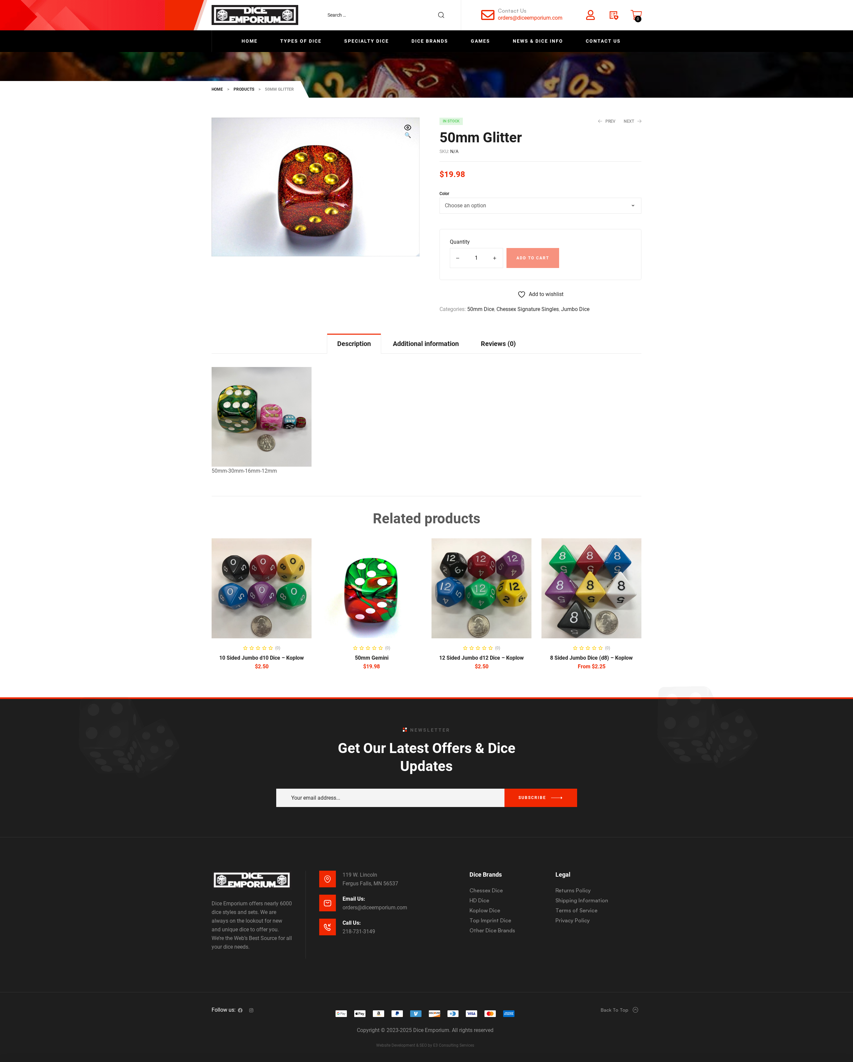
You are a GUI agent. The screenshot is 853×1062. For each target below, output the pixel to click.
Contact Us (512, 10)
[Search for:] (389, 15)
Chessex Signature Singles (527, 309)
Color (444, 193)
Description (354, 344)
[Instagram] (251, 1010)
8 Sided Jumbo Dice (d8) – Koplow (591, 658)
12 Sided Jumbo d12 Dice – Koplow (481, 658)
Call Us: (352, 923)
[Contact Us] (487, 15)
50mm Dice (480, 309)
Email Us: (354, 899)
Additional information (426, 344)
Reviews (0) (498, 344)
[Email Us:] (327, 903)
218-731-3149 (359, 931)
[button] (408, 132)
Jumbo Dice (575, 309)
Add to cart (532, 258)
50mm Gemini (372, 658)
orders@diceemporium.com (530, 18)
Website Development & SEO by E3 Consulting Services (425, 1045)
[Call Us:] (327, 927)
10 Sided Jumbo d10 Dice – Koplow (261, 658)
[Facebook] (240, 1010)
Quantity (460, 242)
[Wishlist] (613, 15)
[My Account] (590, 15)
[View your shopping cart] (636, 15)
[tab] (354, 343)
